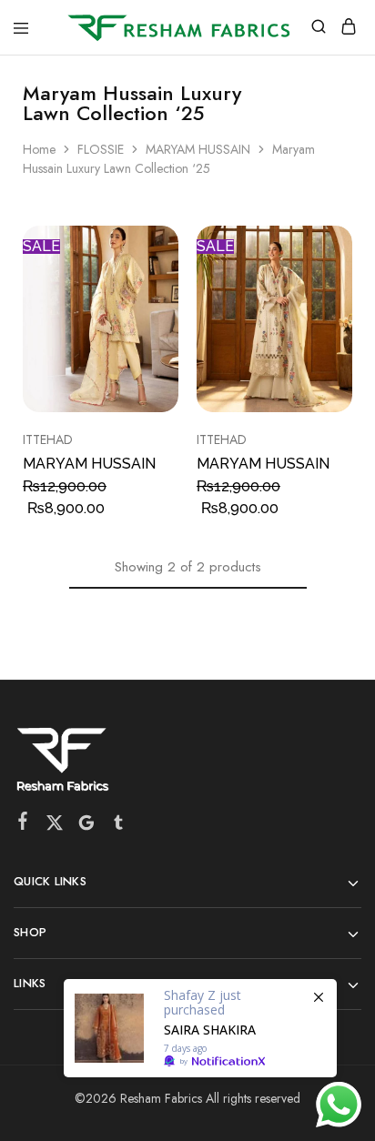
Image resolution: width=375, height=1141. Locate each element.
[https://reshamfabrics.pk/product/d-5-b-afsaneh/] (200, 1028)
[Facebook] (23, 824)
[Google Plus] (87, 826)
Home (39, 149)
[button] (340, 246)
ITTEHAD (48, 439)
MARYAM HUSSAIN (198, 149)
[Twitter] (55, 826)
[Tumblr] (119, 826)
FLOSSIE (100, 149)
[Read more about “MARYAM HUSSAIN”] (166, 246)
